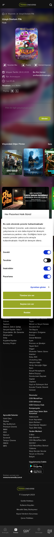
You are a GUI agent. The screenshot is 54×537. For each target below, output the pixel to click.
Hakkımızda (33, 417)
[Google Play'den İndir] (36, 466)
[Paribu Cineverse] (28, 4)
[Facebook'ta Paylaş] (12, 91)
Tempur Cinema (9, 440)
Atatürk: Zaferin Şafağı (12, 327)
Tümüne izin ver (27, 295)
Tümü (50, 144)
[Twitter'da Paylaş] (16, 91)
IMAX (5, 429)
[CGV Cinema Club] (26, 531)
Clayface (32, 382)
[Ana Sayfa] (3, 13)
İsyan (31, 340)
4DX (5, 432)
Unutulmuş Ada (35, 360)
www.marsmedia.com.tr (12, 477)
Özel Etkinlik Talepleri (37, 425)
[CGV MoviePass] (49, 531)
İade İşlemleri (34, 437)
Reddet (27, 312)
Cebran (6, 321)
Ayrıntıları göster (38, 287)
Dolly (5, 338)
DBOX (5, 443)
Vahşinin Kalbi (34, 362)
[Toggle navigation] (4, 5)
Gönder (45, 119)
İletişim (32, 457)
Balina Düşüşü (35, 373)
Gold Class (7, 418)
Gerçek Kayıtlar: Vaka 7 (12, 329)
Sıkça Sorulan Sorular (37, 451)
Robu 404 (33, 357)
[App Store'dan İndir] (36, 471)
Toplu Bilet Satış (35, 428)
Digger (32, 349)
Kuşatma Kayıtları (10, 340)
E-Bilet (31, 435)
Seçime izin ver (27, 304)
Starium (6, 435)
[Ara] (51, 4)
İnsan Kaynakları (35, 419)
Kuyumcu (7, 319)
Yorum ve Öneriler (36, 454)
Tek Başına (33, 329)
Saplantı (6, 324)
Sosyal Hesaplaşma (37, 371)
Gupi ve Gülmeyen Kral (38, 384)
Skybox (6, 421)
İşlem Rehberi (34, 422)
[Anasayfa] (27, 489)
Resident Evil (34, 327)
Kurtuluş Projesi (9, 343)
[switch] (47, 260)
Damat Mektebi (35, 338)
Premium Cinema (10, 427)
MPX (5, 446)
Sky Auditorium (9, 424)
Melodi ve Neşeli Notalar (39, 324)
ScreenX (6, 438)
